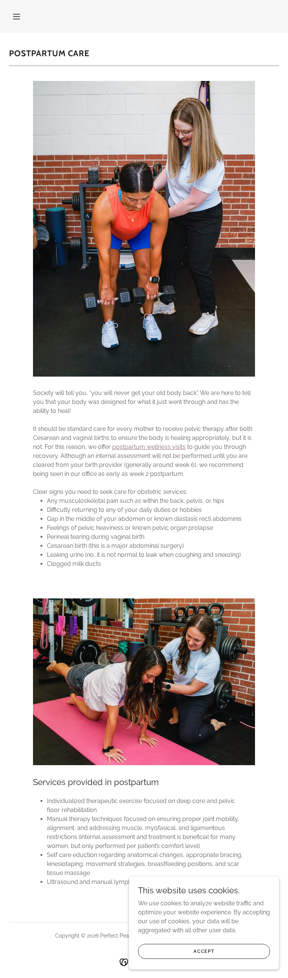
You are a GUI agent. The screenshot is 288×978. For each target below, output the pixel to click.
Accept (204, 951)
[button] (16, 16)
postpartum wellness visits (149, 446)
